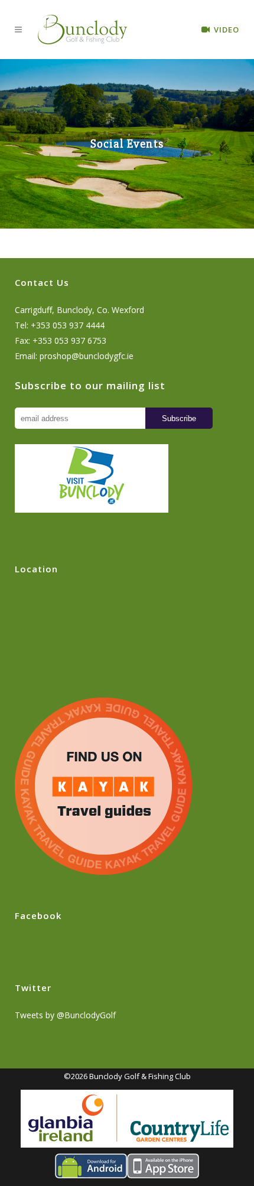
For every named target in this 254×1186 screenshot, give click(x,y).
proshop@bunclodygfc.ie (86, 355)
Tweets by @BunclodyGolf (65, 1015)
